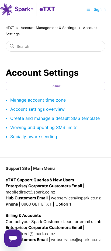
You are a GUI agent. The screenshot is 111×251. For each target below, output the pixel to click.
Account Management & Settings (48, 28)
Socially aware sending (33, 136)
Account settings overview (37, 109)
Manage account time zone (38, 100)
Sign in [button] (100, 9)
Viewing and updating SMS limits (43, 127)
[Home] (27, 9)
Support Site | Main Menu (30, 168)
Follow (56, 86)
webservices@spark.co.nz (76, 197)
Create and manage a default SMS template (55, 118)
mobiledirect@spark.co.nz (30, 192)
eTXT (10, 28)
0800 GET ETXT (36, 204)
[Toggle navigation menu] (88, 9)
